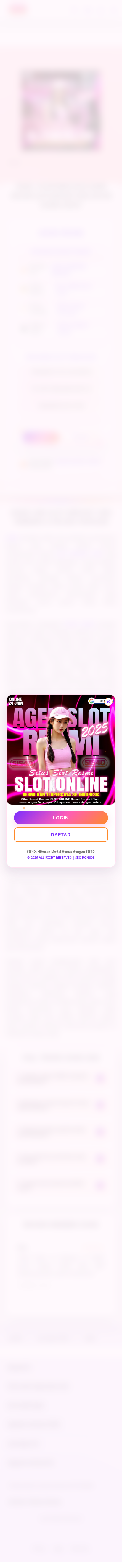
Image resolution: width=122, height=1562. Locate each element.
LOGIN (61, 817)
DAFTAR (61, 834)
